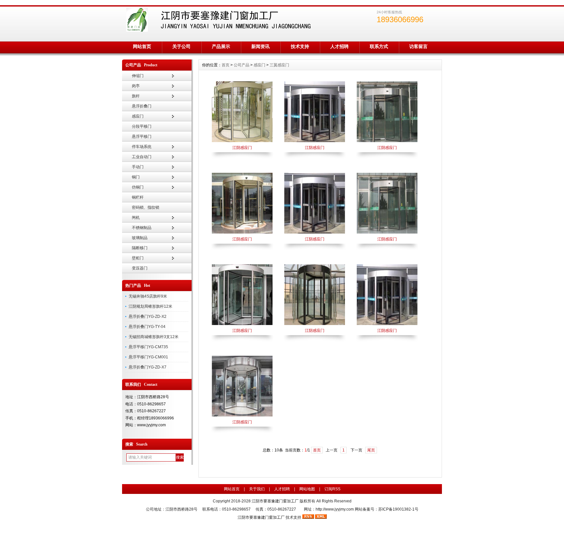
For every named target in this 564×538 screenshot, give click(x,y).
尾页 (371, 450)
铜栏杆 (138, 197)
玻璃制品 (140, 238)
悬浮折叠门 (141, 106)
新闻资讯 (260, 46)
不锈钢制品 (141, 227)
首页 (225, 65)
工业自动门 (141, 157)
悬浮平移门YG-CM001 (148, 357)
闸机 (136, 217)
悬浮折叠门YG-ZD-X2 (147, 316)
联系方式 (379, 46)
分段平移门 (141, 126)
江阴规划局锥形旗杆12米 (150, 306)
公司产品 (241, 65)
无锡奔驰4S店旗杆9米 (148, 296)
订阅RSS (332, 489)
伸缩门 (138, 75)
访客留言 (418, 46)
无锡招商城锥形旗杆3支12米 (154, 336)
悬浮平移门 (141, 136)
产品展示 (221, 46)
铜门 (136, 177)
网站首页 (142, 46)
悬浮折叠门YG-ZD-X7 (147, 367)
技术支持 (300, 46)
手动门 (138, 167)
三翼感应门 (279, 65)
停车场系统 (141, 146)
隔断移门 (140, 248)
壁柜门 (138, 258)
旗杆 (136, 96)
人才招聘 (339, 46)
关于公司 (181, 46)
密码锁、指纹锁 (145, 207)
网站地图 (307, 489)
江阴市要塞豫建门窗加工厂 (261, 517)
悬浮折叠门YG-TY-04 (147, 326)
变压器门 (140, 268)
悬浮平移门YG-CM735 (148, 347)
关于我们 (257, 489)
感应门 (138, 116)
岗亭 (136, 86)
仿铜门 (138, 187)
